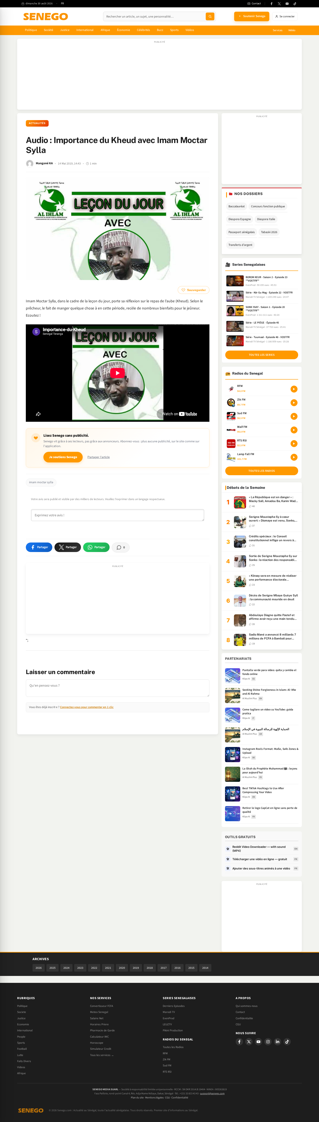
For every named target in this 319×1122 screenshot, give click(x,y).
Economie (23, 1024)
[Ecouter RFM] (294, 389)
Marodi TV (169, 1012)
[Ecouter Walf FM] (294, 430)
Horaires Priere (99, 1024)
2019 (136, 968)
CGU (238, 1024)
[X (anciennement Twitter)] (279, 3)
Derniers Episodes (174, 1006)
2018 (150, 968)
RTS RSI (167, 1072)
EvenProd (168, 1018)
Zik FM (166, 1059)
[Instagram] (268, 1041)
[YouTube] (287, 3)
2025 (52, 968)
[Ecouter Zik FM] (294, 402)
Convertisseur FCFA (101, 1006)
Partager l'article (98, 457)
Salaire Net (96, 1018)
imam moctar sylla (41, 482)
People (21, 1037)
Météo (291, 30)
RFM (165, 1053)
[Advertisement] (159, 76)
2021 (108, 968)
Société (48, 30)
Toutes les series (262, 355)
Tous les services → (102, 1055)
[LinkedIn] (277, 1041)
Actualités (37, 123)
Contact (240, 1012)
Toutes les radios (261, 471)
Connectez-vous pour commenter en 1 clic (86, 707)
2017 (164, 968)
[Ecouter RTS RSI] (294, 443)
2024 (66, 968)
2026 (39, 968)
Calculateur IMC (99, 1037)
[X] (249, 1041)
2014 (205, 968)
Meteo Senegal (99, 1012)
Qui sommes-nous (247, 1006)
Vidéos (190, 30)
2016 (177, 968)
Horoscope (96, 1043)
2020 (122, 968)
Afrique (105, 30)
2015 (191, 968)
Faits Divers (24, 1061)
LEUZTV (167, 1024)
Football (22, 1049)
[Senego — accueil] (46, 16)
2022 (94, 968)
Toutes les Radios (173, 1047)
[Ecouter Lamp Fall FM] (294, 457)
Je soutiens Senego (63, 457)
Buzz (160, 30)
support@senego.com (212, 1093)
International (85, 30)
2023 (80, 968)
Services (277, 30)
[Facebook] (271, 3)
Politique (31, 30)
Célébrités (143, 30)
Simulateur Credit (100, 1049)
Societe (21, 1012)
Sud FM (167, 1065)
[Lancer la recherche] (210, 16)
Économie (123, 30)
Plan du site (137, 1097)
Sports (174, 30)
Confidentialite (244, 1018)
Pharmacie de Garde (102, 1030)
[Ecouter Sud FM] (294, 416)
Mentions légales (154, 1097)
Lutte (20, 1055)
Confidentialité (179, 1097)
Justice (64, 30)
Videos (21, 1067)
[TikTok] (295, 3)
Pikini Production (173, 1030)
